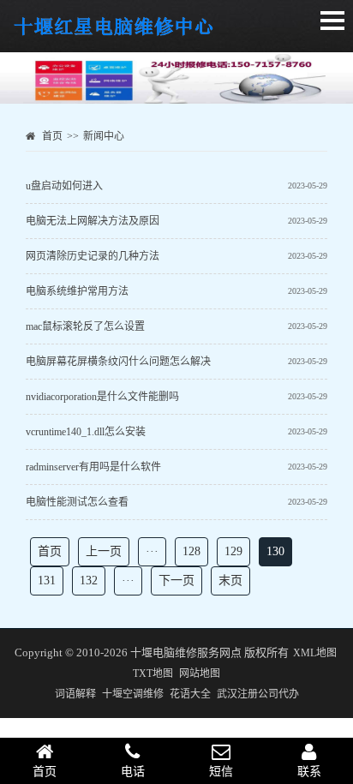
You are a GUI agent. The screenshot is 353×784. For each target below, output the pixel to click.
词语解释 (75, 694)
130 (275, 551)
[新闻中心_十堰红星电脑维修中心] (115, 35)
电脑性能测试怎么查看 (77, 502)
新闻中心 (103, 136)
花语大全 (190, 694)
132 (89, 580)
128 (191, 551)
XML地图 (315, 653)
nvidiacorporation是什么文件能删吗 (102, 397)
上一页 (104, 551)
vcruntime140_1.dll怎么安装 (86, 432)
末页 (230, 580)
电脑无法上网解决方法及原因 (92, 221)
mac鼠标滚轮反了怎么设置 (85, 326)
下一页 (176, 580)
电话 (133, 771)
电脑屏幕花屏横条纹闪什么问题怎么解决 (118, 362)
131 (47, 580)
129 (233, 551)
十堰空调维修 (133, 694)
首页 (52, 136)
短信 (221, 771)
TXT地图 (153, 673)
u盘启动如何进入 (64, 186)
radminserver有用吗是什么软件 (93, 467)
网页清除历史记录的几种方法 (92, 256)
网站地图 (199, 673)
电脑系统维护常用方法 (77, 291)
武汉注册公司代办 (258, 694)
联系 (309, 771)
